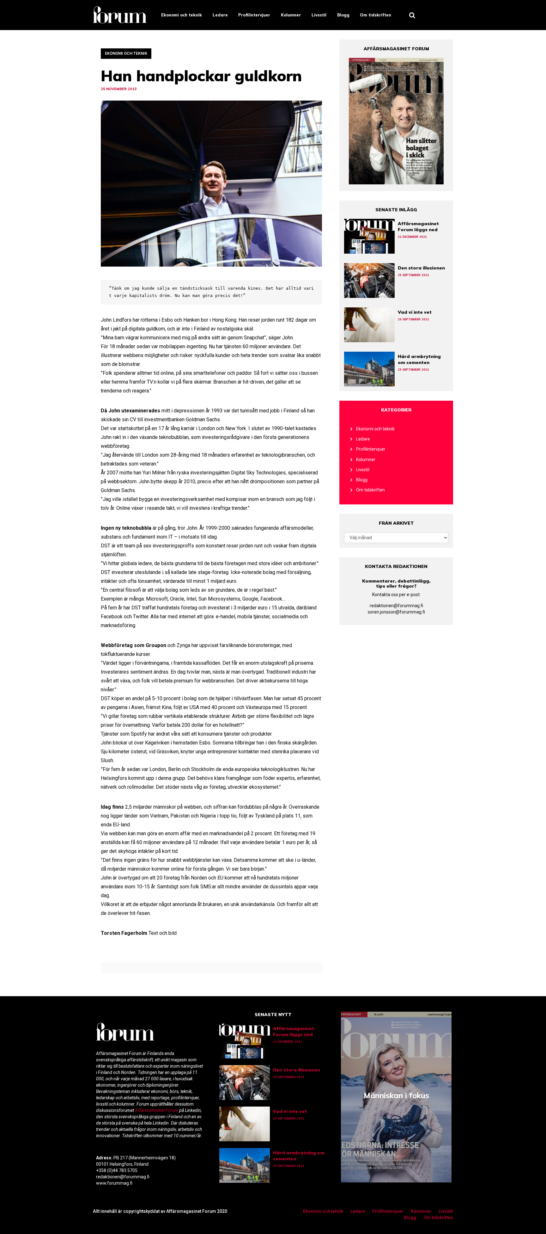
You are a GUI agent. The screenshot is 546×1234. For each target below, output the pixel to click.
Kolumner (291, 14)
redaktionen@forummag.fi (396, 605)
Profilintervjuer (254, 14)
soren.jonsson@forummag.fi (396, 611)
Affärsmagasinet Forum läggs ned (418, 226)
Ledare (220, 14)
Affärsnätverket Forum (157, 1110)
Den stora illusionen (421, 268)
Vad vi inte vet (415, 312)
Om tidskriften (375, 14)
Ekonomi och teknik (181, 14)
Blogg (343, 14)
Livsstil (319, 14)
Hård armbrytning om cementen (419, 359)
